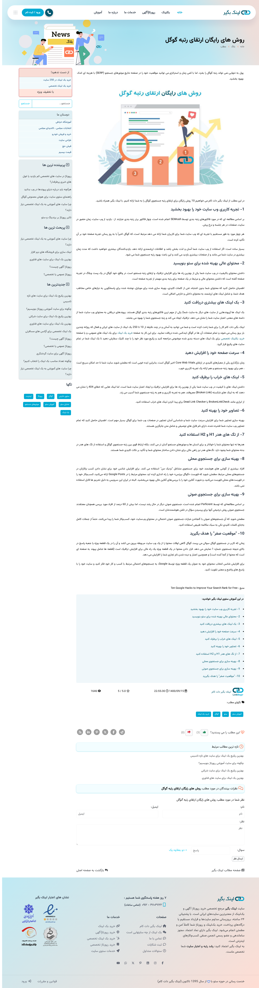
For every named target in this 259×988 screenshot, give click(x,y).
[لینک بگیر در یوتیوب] (116, 963)
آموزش (96, 12)
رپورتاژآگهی (146, 12)
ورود (22, 981)
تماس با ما (154, 938)
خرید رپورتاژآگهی (103, 932)
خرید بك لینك (201, 714)
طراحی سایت (63, 140)
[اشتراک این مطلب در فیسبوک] (111, 732)
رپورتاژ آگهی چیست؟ (58, 267)
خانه (177, 12)
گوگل (214, 714)
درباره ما (111, 12)
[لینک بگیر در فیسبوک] (160, 963)
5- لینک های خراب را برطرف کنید (220, 639)
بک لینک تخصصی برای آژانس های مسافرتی (46, 331)
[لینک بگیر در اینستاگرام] (153, 963)
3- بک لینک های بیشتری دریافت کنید (218, 624)
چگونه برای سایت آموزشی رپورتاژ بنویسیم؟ (219, 763)
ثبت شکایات (153, 945)
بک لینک (63, 412)
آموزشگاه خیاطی (61, 122)
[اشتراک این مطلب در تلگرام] (120, 732)
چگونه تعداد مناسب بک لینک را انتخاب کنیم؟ (45, 361)
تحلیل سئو (62, 404)
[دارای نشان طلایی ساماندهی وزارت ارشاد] (48, 936)
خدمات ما (128, 12)
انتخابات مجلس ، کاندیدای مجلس (53, 128)
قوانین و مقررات (45, 981)
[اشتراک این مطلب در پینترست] (94, 732)
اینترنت (26, 396)
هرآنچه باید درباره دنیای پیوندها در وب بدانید (45, 189)
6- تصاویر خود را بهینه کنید (223, 646)
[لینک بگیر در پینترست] (138, 963)
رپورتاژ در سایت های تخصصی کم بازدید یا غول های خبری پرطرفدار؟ (45, 179)
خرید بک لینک (123, 333)
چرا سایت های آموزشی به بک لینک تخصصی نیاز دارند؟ (43, 207)
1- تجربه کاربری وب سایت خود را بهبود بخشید (213, 609)
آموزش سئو (234, 714)
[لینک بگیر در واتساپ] (123, 963)
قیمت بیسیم (63, 152)
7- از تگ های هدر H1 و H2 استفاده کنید (216, 654)
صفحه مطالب (224, 870)
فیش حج (64, 146)
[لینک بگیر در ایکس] (131, 963)
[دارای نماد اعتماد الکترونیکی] (48, 913)
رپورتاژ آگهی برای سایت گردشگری (51, 353)
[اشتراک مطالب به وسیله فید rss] (78, 732)
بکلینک (163, 12)
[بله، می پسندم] (202, 732)
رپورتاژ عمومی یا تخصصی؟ (55, 274)
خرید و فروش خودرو (59, 134)
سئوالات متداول (151, 951)
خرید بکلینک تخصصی (230, 339)
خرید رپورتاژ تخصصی (101, 945)
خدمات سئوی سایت (101, 951)
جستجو (23, 103)
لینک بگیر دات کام (149, 926)
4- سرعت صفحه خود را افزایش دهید (218, 631)
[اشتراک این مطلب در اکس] (103, 732)
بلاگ (231, 46)
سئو (223, 714)
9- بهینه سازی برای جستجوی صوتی (219, 669)
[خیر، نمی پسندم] (187, 732)
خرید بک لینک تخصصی (58, 86)
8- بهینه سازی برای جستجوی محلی (219, 661)
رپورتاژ (38, 396)
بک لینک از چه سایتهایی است (142, 932)
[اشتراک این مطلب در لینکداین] (86, 732)
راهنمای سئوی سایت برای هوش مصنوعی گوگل (44, 197)
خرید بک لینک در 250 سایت (55, 80)
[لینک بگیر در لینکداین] (145, 963)
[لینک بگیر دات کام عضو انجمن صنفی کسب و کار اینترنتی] (27, 913)
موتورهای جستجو (30, 404)
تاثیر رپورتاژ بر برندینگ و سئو (54, 217)
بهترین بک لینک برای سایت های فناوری (221, 778)
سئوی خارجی (62, 396)
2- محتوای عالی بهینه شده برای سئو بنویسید (214, 616)
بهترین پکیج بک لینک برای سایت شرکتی (220, 771)
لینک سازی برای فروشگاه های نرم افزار (49, 252)
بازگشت (88, 870)
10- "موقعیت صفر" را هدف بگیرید (219, 676)
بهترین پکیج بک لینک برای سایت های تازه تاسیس (215, 756)
